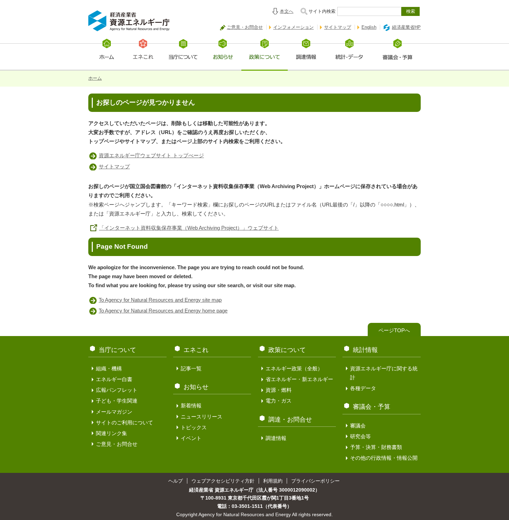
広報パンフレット (116, 390)
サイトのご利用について (124, 422)
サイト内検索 (322, 11)
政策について (287, 349)
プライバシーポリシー (315, 481)
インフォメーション (293, 27)
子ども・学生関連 (116, 401)
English (368, 27)
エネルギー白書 (114, 379)
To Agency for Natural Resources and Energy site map (160, 300)
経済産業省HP (406, 27)
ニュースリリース (201, 417)
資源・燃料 (279, 390)
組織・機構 (109, 368)
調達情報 (276, 438)
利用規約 (273, 481)
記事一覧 (191, 368)
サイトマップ (337, 27)
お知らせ (196, 387)
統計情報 (365, 349)
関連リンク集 (111, 433)
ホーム (95, 78)
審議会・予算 (371, 406)
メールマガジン (114, 412)
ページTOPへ (394, 330)
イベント (191, 438)
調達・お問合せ (290, 419)
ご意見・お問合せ (245, 27)
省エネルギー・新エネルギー (299, 379)
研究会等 (360, 436)
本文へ (286, 11)
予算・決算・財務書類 (376, 447)
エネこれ (196, 349)
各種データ (363, 388)
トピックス (194, 427)
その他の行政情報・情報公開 (384, 458)
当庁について (117, 349)
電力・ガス (279, 401)
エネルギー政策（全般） (294, 368)
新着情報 (191, 405)
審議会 (358, 426)
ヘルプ (175, 481)
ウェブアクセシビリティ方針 (222, 481)
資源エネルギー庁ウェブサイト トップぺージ (151, 155)
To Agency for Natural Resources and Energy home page (163, 311)
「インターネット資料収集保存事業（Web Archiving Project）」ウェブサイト (189, 228)
